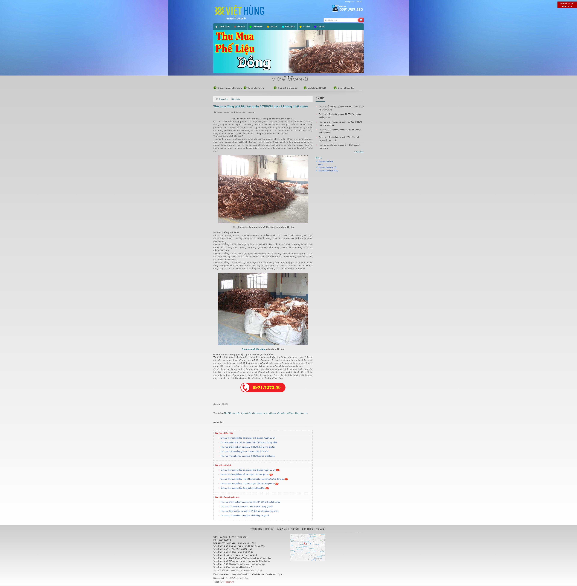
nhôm (283, 413)
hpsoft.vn (229, 582)
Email (359, 2)
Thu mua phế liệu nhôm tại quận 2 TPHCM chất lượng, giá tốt (248, 447)
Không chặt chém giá (287, 88)
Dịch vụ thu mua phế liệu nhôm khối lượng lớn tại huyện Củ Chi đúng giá (252, 479)
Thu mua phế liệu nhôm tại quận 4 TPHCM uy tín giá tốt (245, 515)
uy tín (265, 413)
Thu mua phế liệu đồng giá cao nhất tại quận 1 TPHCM (244, 451)
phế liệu (290, 413)
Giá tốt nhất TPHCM (317, 88)
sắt (278, 413)
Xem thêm (359, 152)
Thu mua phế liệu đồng (254, 349)
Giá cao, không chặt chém (229, 88)
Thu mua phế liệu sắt (327, 167)
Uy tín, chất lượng (255, 88)
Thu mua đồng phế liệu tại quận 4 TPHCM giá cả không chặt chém (260, 106)
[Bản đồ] (307, 547)
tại (242, 413)
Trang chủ (349, 2)
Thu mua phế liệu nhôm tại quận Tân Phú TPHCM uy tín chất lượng (250, 502)
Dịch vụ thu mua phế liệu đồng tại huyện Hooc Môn (243, 488)
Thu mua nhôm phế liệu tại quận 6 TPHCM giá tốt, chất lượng (248, 456)
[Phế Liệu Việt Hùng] (239, 12)
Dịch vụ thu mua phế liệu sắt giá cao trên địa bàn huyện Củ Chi (248, 438)
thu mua (303, 413)
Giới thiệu (290, 27)
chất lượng (257, 413)
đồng (297, 413)
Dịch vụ (241, 27)
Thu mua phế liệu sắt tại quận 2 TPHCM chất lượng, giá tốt (246, 506)
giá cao (272, 413)
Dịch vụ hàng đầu (346, 88)
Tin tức (274, 27)
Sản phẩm (258, 27)
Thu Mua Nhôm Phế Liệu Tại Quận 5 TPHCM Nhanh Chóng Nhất (249, 442)
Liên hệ (321, 27)
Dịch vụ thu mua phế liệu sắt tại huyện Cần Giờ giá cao (245, 474)
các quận (236, 413)
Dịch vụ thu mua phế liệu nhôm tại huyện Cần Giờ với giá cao (248, 483)
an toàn (248, 413)
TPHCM (227, 413)
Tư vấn (306, 27)
